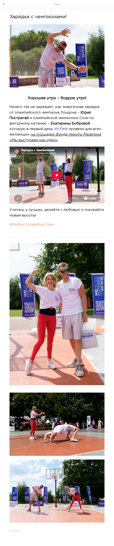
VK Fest (61, 129)
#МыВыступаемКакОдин (32, 224)
